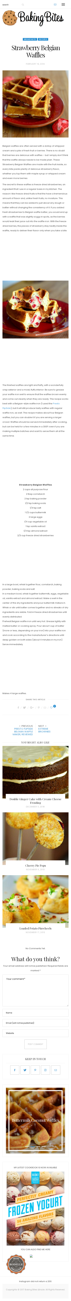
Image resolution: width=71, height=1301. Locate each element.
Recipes (43, 39)
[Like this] (51, 707)
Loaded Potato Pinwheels (35, 928)
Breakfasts (30, 39)
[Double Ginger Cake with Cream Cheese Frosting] (35, 772)
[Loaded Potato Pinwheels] (35, 901)
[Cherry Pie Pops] (35, 838)
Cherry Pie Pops (35, 865)
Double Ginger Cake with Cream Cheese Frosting (35, 800)
